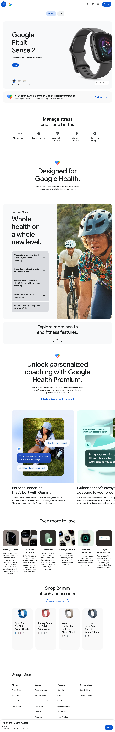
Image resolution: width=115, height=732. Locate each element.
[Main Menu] (3, 4)
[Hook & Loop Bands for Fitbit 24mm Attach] (92, 629)
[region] (57, 458)
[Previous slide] (97, 83)
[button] (88, 4)
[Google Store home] (10, 4)
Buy (109, 727)
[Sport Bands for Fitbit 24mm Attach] (22, 629)
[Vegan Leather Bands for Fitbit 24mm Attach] (69, 629)
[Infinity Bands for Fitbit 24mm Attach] (45, 629)
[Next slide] (107, 83)
